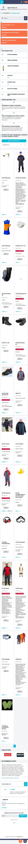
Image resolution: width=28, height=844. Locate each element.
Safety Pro (18, 208)
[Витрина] (24, 144)
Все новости (4, 807)
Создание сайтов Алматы (10, 836)
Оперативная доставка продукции (11, 126)
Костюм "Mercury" (6, 493)
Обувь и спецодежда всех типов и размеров (13, 116)
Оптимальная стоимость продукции (11, 105)
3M (23, 256)
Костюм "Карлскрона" (21, 177)
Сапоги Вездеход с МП (21, 293)
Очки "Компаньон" (6, 177)
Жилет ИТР (18, 393)
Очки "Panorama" (6, 659)
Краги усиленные (6, 245)
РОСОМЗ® (4, 186)
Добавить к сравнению (6, 190)
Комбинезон (19, 659)
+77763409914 (6, 13)
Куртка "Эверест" (20, 444)
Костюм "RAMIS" (5, 588)
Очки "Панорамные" (20, 542)
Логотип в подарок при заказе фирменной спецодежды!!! (18, 792)
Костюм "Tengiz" (5, 444)
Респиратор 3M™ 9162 (21, 245)
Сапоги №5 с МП (5, 342)
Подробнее (4, 27)
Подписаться (23, 815)
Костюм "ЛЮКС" (19, 588)
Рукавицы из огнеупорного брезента (5, 727)
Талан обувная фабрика (7, 303)
